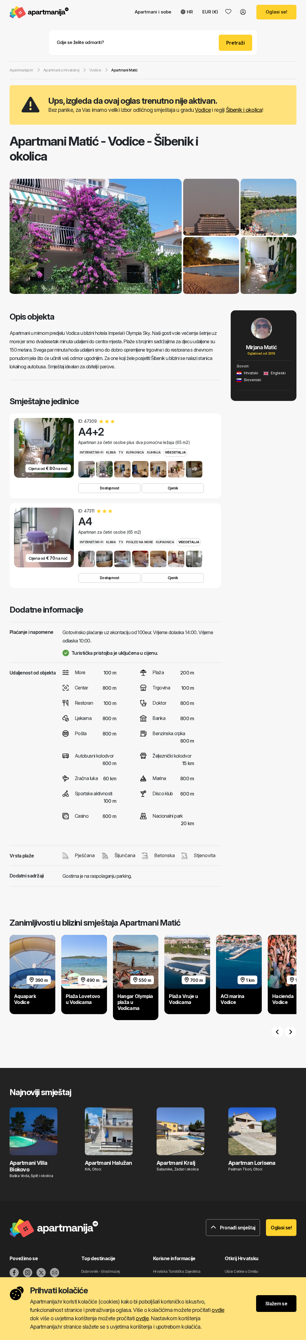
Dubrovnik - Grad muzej (100, 1271)
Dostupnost (109, 488)
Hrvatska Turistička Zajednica (177, 1271)
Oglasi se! (276, 12)
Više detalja (175, 452)
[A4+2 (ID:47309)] (86, 469)
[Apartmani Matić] (96, 237)
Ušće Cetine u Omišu (241, 1271)
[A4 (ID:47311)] (86, 559)
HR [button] (190, 12)
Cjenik (173, 488)
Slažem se (276, 1304)
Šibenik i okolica (244, 110)
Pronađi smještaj (237, 1228)
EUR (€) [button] (210, 12)
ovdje (218, 1310)
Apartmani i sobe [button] (153, 12)
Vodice (203, 110)
